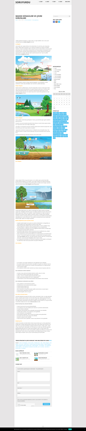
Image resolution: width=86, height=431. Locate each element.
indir (41, 342)
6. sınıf (58, 112)
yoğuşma (58, 136)
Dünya (67, 116)
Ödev (62, 136)
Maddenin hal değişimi (57, 129)
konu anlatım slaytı (59, 124)
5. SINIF (40, 1)
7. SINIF (54, 1)
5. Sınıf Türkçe (56, 71)
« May (54, 108)
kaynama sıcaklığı (63, 121)
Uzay (55, 88)
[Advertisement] (37, 10)
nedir (66, 129)
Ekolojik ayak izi (37, 342)
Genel (55, 82)
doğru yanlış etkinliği (60, 116)
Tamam (70, 429)
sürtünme (63, 134)
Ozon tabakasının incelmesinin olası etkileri (30, 346)
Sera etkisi (42, 346)
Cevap (65, 114)
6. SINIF (47, 1)
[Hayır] (84, 429)
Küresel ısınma (26, 344)
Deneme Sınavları (57, 79)
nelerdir (54, 131)
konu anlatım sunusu (57, 126)
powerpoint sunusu (56, 133)
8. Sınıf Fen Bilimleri (57, 77)
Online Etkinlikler (57, 85)
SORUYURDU (64, 9)
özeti (54, 138)
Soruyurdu (23, 2)
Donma (54, 116)
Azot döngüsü (24, 342)
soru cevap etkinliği (56, 134)
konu (54, 124)
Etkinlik (61, 117)
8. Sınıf (20, 342)
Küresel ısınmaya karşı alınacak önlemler (36, 344)
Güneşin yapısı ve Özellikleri (58, 119)
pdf (38, 346)
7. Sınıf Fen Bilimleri (57, 76)
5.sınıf (54, 112)
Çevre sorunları (30, 342)
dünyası (54, 117)
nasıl (63, 129)
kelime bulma (55, 122)
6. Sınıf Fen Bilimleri (57, 74)
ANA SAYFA (67, 1)
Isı (67, 119)
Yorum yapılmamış (23, 354)
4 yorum (39, 354)
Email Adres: (19, 388)
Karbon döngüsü (46, 342)
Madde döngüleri (47, 344)
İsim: (18, 382)
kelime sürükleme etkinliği (63, 122)
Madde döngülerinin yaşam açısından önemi (23, 345)
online (58, 131)
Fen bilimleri (66, 117)
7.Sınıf (61, 112)
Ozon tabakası (41, 345)
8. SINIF (60, 1)
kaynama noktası (56, 121)
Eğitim (55, 80)
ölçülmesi (65, 136)
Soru (62, 133)
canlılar (61, 114)
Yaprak (54, 136)
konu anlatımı (64, 126)
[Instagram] (57, 22)
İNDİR (50, 340)
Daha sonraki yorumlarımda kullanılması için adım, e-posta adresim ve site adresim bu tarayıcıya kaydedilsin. (32, 400)
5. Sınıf (55, 68)
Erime (58, 117)
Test (66, 134)
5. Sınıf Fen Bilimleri (57, 69)
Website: (18, 393)
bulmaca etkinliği (56, 114)
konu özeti (21, 344)
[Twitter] (59, 22)
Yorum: (18, 371)
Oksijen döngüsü (35, 345)
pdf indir (64, 131)
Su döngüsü (23, 348)
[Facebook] (54, 22)
